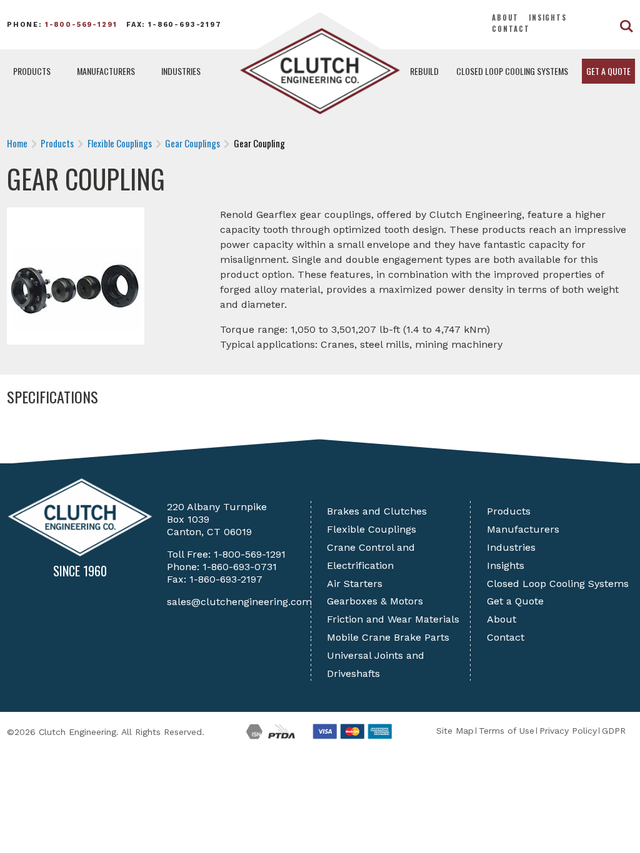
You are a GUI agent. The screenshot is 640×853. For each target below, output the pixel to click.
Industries (181, 70)
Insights (548, 17)
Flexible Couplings (371, 529)
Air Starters (354, 583)
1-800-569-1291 (81, 25)
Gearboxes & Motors (375, 601)
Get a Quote (608, 70)
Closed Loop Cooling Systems (512, 70)
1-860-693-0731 (239, 567)
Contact (511, 29)
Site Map (455, 731)
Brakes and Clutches (377, 511)
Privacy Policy (568, 731)
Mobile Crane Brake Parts (388, 637)
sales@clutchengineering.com (239, 602)
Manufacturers (106, 70)
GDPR (614, 731)
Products (32, 70)
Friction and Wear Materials (393, 619)
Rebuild (424, 70)
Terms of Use (506, 731)
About (505, 17)
